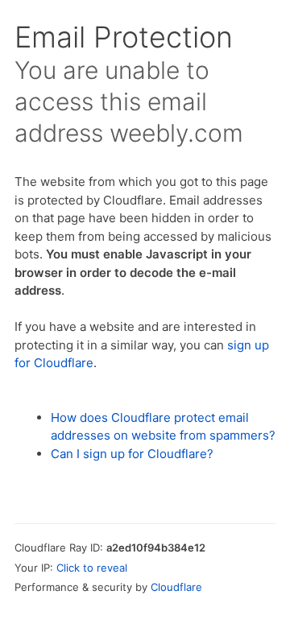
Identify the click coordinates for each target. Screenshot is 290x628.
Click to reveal (91, 567)
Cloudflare (176, 586)
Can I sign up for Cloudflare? (132, 453)
